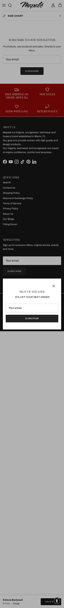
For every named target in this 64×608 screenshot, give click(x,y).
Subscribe (32, 318)
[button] (56, 600)
